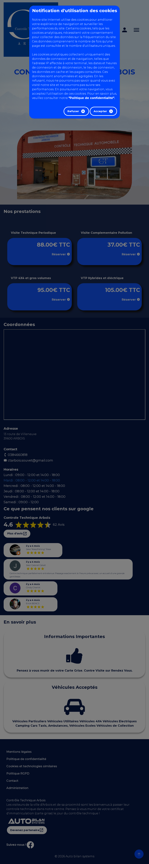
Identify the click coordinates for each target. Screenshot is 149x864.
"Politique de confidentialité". (92, 98)
